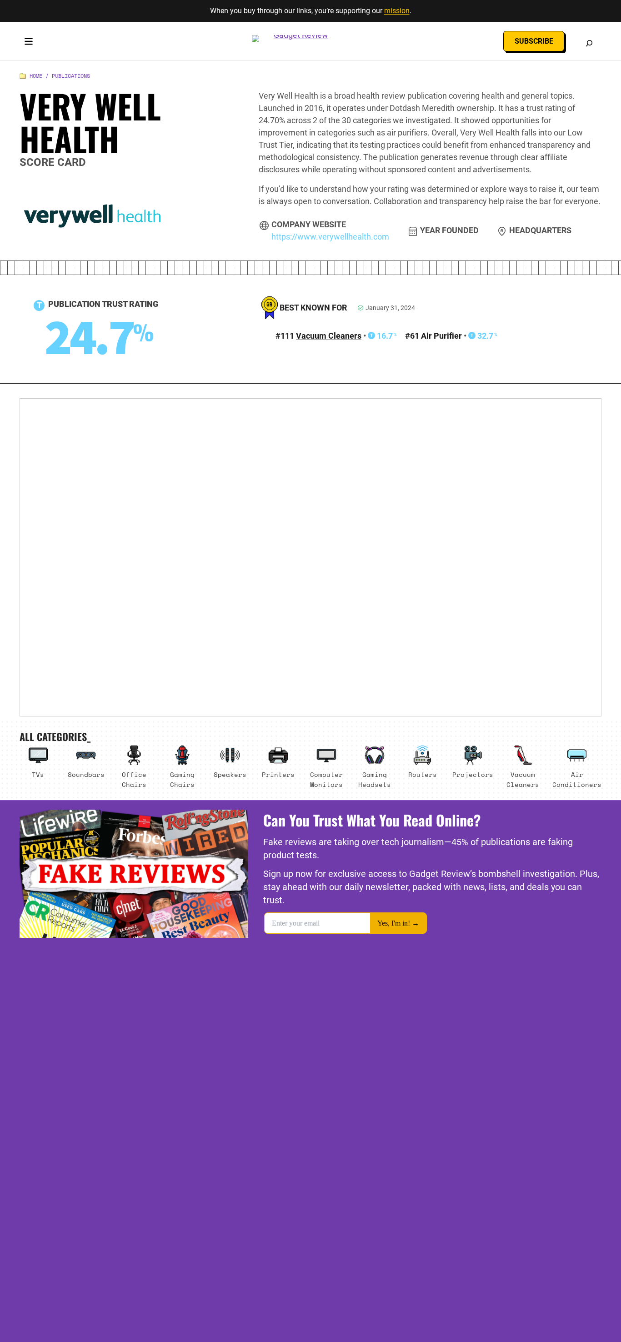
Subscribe (534, 41)
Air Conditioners (576, 779)
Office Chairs (134, 779)
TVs (38, 774)
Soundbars (86, 774)
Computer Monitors (326, 779)
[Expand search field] (589, 43)
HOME (36, 76)
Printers (278, 774)
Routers (422, 774)
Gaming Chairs (182, 779)
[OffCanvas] (29, 43)
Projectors (472, 774)
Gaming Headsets (374, 779)
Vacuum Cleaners (328, 336)
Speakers (230, 774)
